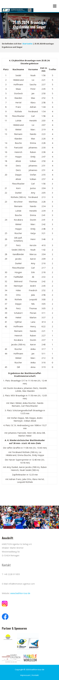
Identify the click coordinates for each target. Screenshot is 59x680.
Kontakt (35, 675)
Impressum (25, 675)
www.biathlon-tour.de (20, 593)
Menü (54, 6)
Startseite (27, 43)
